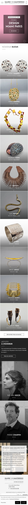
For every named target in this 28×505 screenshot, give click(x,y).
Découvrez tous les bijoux (14, 334)
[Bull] (14, 261)
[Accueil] (14, 2)
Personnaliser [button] (3, 502)
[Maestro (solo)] (14, 205)
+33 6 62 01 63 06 (14, 488)
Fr (26, 1)
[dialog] (14, 500)
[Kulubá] (14, 65)
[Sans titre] (14, 121)
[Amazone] (14, 317)
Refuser (17, 502)
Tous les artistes (8, 356)
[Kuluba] (14, 93)
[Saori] (14, 289)
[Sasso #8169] (14, 149)
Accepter (23, 502)
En (26, 3)
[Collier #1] (14, 177)
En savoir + (14, 31)
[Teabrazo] (14, 233)
